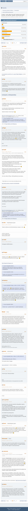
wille (4, 222)
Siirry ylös (3, 500)
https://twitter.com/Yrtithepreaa (11, 123)
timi (4, 385)
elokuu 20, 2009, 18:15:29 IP (6, 282)
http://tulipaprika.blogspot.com (7, 263)
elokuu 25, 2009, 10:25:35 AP (6, 370)
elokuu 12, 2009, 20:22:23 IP (6, 48)
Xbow (4, 329)
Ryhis (4, 99)
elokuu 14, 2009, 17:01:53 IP (6, 129)
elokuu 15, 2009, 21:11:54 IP (6, 189)
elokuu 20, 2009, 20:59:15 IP (6, 313)
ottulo (4, 46)
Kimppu (5, 252)
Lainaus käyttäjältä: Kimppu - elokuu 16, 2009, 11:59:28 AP (14, 285)
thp (4, 369)
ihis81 (4, 149)
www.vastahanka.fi (5, 365)
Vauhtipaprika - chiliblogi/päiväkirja (9, 94)
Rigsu (4, 128)
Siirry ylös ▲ (19, 508)
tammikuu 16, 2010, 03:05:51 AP (7, 486)
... (15, 42)
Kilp (4, 79)
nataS (4, 239)
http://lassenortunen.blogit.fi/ (21, 480)
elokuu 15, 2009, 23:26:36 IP (6, 224)
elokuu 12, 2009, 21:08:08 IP (6, 81)
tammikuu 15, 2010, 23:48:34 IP (7, 453)
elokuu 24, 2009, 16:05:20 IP (6, 353)
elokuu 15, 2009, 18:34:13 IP (6, 151)
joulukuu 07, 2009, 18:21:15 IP (7, 425)
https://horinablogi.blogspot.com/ (8, 115)
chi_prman (6, 399)
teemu (4, 484)
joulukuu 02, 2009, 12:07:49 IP (7, 386)
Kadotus (5, 280)
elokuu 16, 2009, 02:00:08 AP (6, 241)
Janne (4, 351)
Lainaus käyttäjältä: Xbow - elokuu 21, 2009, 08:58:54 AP (14, 356)
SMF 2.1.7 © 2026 (11, 509)
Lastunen (5, 451)
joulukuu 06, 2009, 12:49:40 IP (7, 401)
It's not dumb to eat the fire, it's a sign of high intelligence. (12, 74)
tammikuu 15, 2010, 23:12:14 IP (7, 440)
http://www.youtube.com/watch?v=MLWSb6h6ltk (10, 183)
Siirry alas (3, 42)
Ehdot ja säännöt (13, 508)
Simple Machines (17, 509)
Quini (4, 423)
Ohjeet (8, 508)
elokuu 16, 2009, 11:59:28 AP (6, 254)
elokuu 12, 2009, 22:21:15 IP (6, 100)
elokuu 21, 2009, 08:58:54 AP (6, 331)
